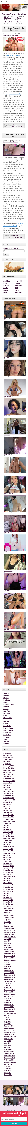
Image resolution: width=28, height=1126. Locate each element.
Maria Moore (7, 718)
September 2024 (9, 770)
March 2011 (8, 1002)
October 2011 (9, 992)
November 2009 (9, 1032)
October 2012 (9, 979)
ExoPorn (20, 22)
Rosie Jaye (7, 735)
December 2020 (8, 834)
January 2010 (9, 1028)
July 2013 (7, 962)
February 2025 (8, 766)
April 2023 (7, 789)
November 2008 (9, 1058)
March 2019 (7, 864)
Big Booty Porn (6, 701)
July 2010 (7, 1017)
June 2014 (7, 941)
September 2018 (9, 876)
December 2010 (9, 1009)
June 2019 (7, 857)
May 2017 (6, 895)
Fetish (5, 292)
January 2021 (8, 832)
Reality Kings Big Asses (8, 731)
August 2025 (7, 759)
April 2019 (7, 861)
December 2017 (8, 887)
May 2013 (7, 966)
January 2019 (8, 868)
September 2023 (9, 781)
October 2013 (9, 958)
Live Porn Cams (6, 714)
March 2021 (7, 830)
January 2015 (9, 928)
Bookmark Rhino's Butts (10, 36)
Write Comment (17, 127)
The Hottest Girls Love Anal (14, 135)
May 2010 (7, 1022)
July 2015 (7, 920)
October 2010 (9, 1011)
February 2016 (9, 915)
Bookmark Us (14, 248)
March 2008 (8, 1075)
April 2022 (7, 808)
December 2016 (8, 902)
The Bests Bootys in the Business (14, 29)
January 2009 (9, 1053)
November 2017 (8, 889)
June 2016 (7, 912)
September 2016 (9, 908)
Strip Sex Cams (6, 738)
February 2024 (8, 774)
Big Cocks (7, 18)
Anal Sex (15, 236)
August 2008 (8, 1064)
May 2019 (6, 859)
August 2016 (7, 910)
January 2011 (9, 1007)
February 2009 (9, 1051)
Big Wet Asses (8, 704)
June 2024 (7, 772)
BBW (5, 283)
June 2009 (7, 1043)
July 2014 (7, 939)
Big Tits (6, 285)
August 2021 (7, 823)
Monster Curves (6, 722)
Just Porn (6, 711)
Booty (15, 125)
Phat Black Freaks (8, 14)
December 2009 (9, 1030)
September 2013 (10, 960)
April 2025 (7, 764)
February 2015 (9, 926)
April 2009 (7, 1047)
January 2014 (9, 951)
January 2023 (8, 793)
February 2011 (9, 1005)
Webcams (18, 292)
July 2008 (7, 1066)
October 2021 (8, 819)
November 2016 (8, 904)
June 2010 (7, 1019)
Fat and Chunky (6, 708)
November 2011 (9, 990)
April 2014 (7, 945)
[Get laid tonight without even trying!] (14, 267)
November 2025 (8, 757)
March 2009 (8, 1049)
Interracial (18, 281)
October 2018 (8, 874)
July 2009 (7, 1041)
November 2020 (8, 836)
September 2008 (10, 1062)
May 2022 (6, 806)
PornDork (8, 22)
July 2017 (6, 893)
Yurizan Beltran (6, 742)
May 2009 (7, 1045)
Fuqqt (19, 18)
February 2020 (8, 847)
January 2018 (8, 885)
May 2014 (7, 943)
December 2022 (8, 796)
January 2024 (8, 776)
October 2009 (9, 1034)
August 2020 (7, 840)
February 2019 (8, 866)
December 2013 (9, 954)
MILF (16, 288)
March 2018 (7, 883)
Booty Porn (22, 14)
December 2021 (8, 815)
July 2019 (6, 855)
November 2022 (8, 798)
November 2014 (9, 932)
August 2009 (8, 1039)
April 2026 (7, 753)
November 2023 (8, 778)
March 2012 (8, 988)
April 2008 (7, 1073)
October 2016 (8, 906)
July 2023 (6, 785)
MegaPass (18, 285)
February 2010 (9, 1026)
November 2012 (9, 977)
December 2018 (8, 870)
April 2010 (7, 1024)
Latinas (17, 283)
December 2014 (9, 930)
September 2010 (10, 1013)
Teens (17, 290)
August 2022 (7, 802)
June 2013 (7, 964)
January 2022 (8, 812)
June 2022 (7, 804)
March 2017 (7, 898)
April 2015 (7, 922)
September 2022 (9, 800)
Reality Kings (8, 728)
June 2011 (7, 1000)
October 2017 (8, 891)
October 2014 (9, 934)
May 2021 (6, 827)
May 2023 (6, 787)
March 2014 (8, 947)
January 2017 (8, 900)
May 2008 (7, 1070)
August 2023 (7, 783)
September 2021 (9, 821)
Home (5, 248)
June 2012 (7, 985)
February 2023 (8, 791)
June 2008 (7, 1068)
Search (6, 254)
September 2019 (9, 853)
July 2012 (7, 983)
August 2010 (8, 1015)
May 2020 (6, 844)
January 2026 (8, 755)
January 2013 (9, 973)
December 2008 (9, 1056)
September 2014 (10, 937)
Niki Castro (7, 726)
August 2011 (8, 996)
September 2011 (10, 994)
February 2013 (9, 971)
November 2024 (8, 768)
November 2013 (9, 956)
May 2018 (6, 881)
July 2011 (7, 998)
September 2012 (10, 981)
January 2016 (9, 917)
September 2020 (9, 838)
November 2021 (8, 817)
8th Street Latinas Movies (6, 695)
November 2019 (8, 851)
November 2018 (8, 872)
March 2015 (8, 924)
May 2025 (6, 762)
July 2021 (6, 825)
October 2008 (9, 1060)
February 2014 (9, 949)
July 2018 (6, 878)
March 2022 (7, 810)
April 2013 (7, 968)
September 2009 (10, 1036)
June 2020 (7, 842)
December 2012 (9, 975)
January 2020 (8, 849)
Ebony (5, 290)
